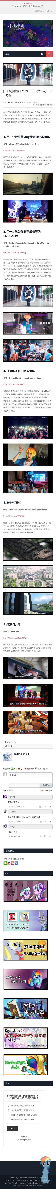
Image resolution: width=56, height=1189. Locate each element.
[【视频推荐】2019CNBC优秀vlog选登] (28, 75)
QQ (22, 769)
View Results (23, 1136)
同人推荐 (36, 105)
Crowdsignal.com (24, 1140)
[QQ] (9, 864)
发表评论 (46, 785)
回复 (49, 807)
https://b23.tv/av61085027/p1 (15, 638)
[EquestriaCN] (28, 33)
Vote (13, 1128)
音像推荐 (50, 105)
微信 (15, 769)
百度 (39, 769)
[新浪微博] (13, 864)
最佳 (50, 791)
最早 (46, 791)
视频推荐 (43, 105)
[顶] (41, 822)
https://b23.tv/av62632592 (14, 516)
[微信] (5, 864)
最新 (42, 791)
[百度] (16, 864)
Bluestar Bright (15, 103)
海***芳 (12, 797)
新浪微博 (30, 769)
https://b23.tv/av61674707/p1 (15, 252)
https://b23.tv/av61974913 (14, 384)
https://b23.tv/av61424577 (14, 150)
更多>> (45, 769)
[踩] (45, 807)
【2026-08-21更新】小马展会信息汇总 (27, 6)
